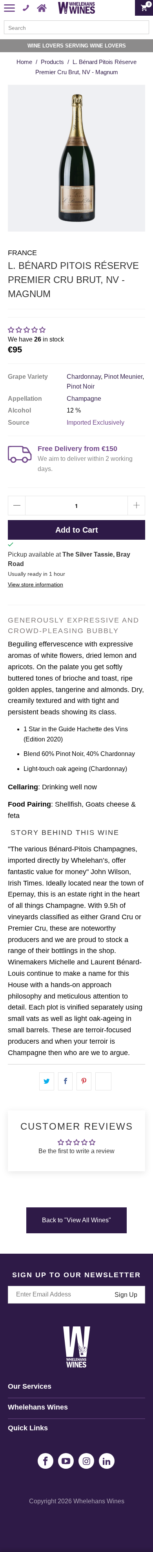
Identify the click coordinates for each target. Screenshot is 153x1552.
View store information (35, 585)
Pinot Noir (81, 386)
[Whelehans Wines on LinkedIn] (107, 1461)
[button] (27, 330)
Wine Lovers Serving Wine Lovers (76, 46)
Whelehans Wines (98, 1501)
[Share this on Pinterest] (83, 1081)
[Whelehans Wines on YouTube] (66, 1461)
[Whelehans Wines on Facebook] (45, 1461)
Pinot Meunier (123, 376)
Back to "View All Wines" (76, 1220)
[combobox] (76, 27)
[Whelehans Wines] (76, 8)
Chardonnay (84, 376)
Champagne (84, 398)
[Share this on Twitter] (46, 1081)
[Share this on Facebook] (65, 1081)
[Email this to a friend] (103, 1081)
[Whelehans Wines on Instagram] (86, 1461)
